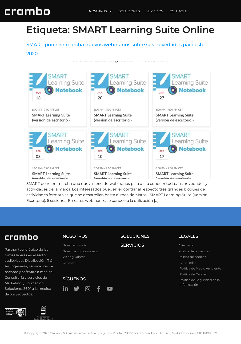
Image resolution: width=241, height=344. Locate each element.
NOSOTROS (75, 236)
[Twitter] (77, 289)
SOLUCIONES (134, 236)
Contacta (178, 11)
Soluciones (129, 11)
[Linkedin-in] (65, 289)
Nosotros (98, 11)
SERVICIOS (132, 245)
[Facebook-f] (99, 289)
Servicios (154, 11)
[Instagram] (88, 289)
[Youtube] (110, 289)
